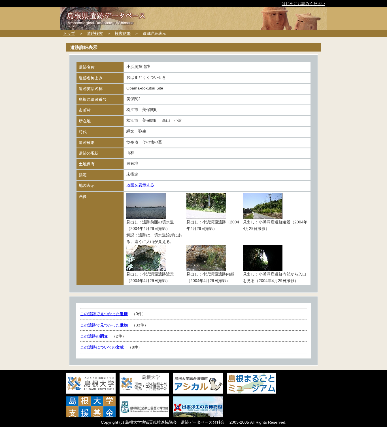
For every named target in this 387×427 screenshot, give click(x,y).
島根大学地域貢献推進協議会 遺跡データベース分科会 (175, 422)
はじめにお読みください (303, 3)
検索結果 (123, 33)
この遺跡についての (102, 347)
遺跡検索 (95, 33)
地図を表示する (140, 185)
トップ (69, 33)
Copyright (110, 422)
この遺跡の (94, 336)
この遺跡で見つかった (104, 313)
